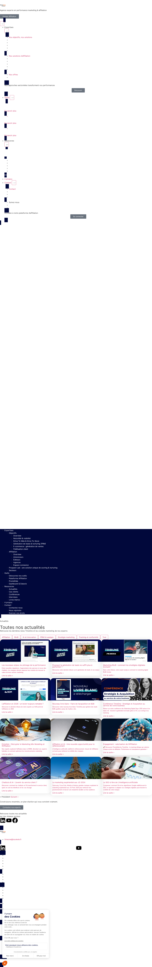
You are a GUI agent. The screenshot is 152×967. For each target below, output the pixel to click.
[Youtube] (9, 820)
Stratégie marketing (66, 637)
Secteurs (12, 570)
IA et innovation (29, 637)
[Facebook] (15, 820)
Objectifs (12, 533)
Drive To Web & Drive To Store (26, 541)
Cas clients (13, 592)
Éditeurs (16, 560)
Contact (7, 605)
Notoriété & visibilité (21, 538)
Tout (104, 637)
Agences (17, 562)
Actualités (13, 589)
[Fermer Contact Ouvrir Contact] (14, 182)
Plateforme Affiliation (18, 578)
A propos (8, 602)
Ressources (9, 586)
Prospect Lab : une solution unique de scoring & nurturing (33, 568)
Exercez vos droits (17, 613)
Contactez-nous (15, 608)
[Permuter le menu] (2, 23)
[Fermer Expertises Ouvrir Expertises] (6, 31)
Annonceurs (18, 557)
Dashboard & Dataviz (18, 584)
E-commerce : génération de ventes (28, 546)
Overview (17, 536)
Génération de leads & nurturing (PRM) (29, 544)
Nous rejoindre (15, 610)
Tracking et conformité (88, 637)
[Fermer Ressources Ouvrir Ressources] (6, 144)
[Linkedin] (3, 820)
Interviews (13, 597)
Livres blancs (14, 600)
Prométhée (13, 581)
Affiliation (13, 552)
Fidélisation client (20, 549)
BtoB (16, 637)
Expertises (8, 530)
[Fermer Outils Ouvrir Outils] (12, 97)
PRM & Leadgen (47, 637)
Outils (6, 573)
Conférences (14, 594)
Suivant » (14, 797)
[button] (76, 376)
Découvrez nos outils (18, 576)
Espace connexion (21, 565)
